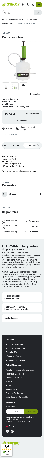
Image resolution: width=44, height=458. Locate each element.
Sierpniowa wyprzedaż (15, 360)
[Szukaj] (38, 12)
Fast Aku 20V (11, 352)
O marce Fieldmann (14, 393)
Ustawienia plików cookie (17, 397)
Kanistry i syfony (7, 23)
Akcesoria (33, 20)
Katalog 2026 (11, 389)
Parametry (15, 145)
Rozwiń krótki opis (10, 107)
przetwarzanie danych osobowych (19, 421)
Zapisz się (31, 411)
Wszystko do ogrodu (14, 344)
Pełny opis (24, 107)
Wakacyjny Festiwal (14, 356)
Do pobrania (34, 221)
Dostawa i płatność (14, 378)
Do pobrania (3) (32, 145)
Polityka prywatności (15, 374)
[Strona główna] (3, 20)
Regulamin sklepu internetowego (20, 370)
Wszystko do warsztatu (17, 20)
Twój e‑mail (11, 407)
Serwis (9, 385)
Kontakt (9, 381)
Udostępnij (37, 94)
